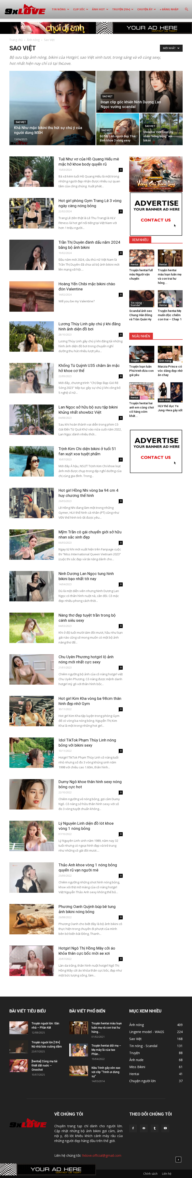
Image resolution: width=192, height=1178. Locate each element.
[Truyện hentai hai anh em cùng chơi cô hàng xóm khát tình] (141, 390)
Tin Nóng (59, 9)
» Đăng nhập (169, 9)
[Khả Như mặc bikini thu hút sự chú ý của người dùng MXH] (52, 108)
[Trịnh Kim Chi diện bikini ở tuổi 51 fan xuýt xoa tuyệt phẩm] (31, 461)
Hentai (134, 264)
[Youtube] (165, 1128)
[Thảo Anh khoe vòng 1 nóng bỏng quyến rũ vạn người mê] (31, 877)
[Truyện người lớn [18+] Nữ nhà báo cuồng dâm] (18, 1046)
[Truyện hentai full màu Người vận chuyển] (141, 258)
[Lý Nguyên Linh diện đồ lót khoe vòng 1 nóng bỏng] (31, 836)
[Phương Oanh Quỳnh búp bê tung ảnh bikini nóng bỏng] (31, 919)
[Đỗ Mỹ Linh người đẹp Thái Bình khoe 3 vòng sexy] (117, 129)
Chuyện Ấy (144, 9)
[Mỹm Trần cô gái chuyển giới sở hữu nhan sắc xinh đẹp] (31, 544)
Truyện (135, 360)
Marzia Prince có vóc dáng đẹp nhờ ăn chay (170, 371)
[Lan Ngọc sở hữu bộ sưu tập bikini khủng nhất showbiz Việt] (31, 420)
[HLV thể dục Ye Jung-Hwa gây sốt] (170, 392)
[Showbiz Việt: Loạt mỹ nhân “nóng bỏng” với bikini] (161, 129)
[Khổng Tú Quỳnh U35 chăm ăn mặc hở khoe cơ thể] (31, 378)
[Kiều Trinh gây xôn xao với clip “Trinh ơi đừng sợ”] (78, 1071)
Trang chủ (15, 40)
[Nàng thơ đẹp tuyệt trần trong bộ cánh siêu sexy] (31, 628)
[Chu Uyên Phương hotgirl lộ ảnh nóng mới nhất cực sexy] (31, 669)
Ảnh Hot (98, 9)
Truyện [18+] (121, 9)
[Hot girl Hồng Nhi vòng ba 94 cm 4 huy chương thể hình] (31, 503)
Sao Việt (21, 122)
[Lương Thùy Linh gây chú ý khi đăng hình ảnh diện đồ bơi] (31, 336)
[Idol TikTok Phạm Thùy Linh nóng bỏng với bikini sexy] (31, 752)
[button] (186, 9)
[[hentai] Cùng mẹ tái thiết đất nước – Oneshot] (18, 1065)
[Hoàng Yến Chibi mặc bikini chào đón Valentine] (31, 296)
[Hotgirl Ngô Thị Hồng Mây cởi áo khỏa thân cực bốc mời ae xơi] (31, 961)
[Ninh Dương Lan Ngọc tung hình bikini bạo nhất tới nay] (31, 586)
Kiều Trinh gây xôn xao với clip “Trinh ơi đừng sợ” (106, 1072)
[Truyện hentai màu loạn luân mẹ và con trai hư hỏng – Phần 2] (170, 258)
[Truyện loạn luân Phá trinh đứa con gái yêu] (141, 354)
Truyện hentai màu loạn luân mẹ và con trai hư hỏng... (107, 1027)
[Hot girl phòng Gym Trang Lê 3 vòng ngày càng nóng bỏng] (31, 213)
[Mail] (144, 1128)
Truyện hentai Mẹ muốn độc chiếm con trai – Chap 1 (169, 315)
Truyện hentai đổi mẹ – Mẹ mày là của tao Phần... (106, 1050)
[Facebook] (133, 1128)
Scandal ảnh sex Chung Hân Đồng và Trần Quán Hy (140, 315)
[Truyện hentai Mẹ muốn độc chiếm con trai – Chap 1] (170, 298)
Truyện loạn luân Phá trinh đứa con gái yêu (141, 371)
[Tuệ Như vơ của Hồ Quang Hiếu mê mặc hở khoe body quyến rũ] (31, 171)
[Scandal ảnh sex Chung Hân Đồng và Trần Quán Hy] (141, 298)
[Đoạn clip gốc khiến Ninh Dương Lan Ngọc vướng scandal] (139, 92)
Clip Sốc (79, 9)
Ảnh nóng (33, 40)
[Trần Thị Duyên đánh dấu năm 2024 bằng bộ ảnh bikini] (31, 255)
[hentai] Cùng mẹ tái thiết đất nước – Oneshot (44, 1065)
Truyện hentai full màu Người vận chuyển (141, 274)
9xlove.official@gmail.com (101, 1155)
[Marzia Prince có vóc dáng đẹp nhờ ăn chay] (170, 354)
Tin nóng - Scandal (137, 304)
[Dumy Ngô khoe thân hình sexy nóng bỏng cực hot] (31, 794)
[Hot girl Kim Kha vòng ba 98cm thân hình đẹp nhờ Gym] (31, 711)
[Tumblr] (154, 1128)
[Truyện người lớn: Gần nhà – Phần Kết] (18, 1027)
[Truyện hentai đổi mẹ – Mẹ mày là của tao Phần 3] (78, 1050)
